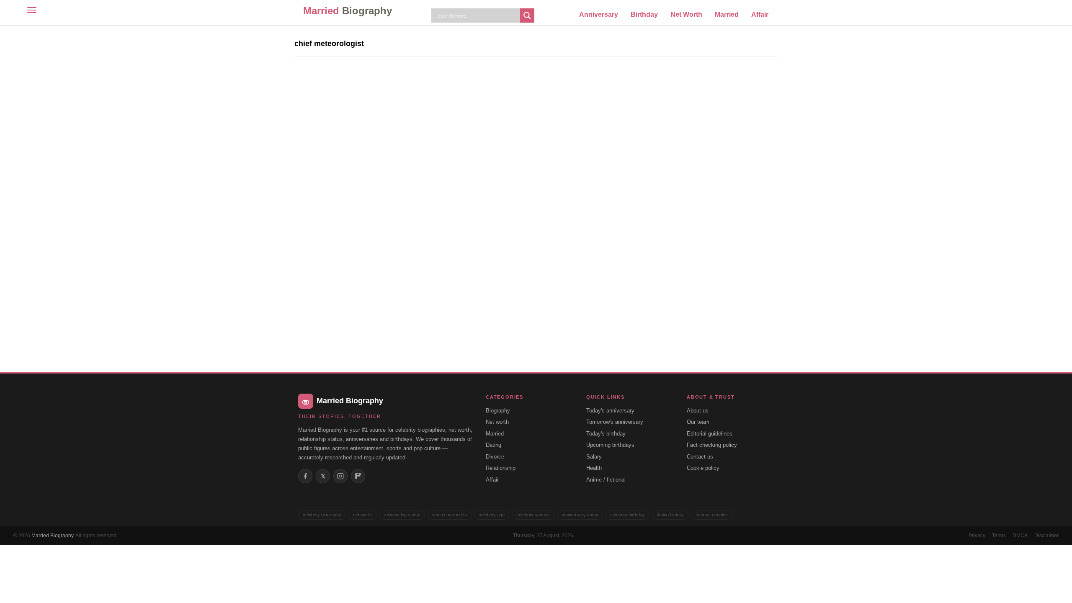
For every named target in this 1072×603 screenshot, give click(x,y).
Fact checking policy (712, 445)
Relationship (500, 468)
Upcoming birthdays (610, 445)
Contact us (700, 457)
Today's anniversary (610, 410)
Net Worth (686, 14)
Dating (493, 445)
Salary (594, 457)
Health (594, 468)
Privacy (977, 536)
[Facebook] (305, 476)
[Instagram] (340, 476)
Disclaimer (1046, 536)
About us (698, 410)
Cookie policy (703, 468)
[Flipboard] (358, 476)
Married (347, 10)
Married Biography (52, 536)
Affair (759, 14)
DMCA (1020, 536)
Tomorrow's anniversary (614, 422)
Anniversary (598, 14)
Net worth (497, 422)
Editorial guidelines (709, 433)
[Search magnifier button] (527, 15)
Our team (698, 422)
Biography (498, 410)
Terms (999, 536)
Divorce (495, 457)
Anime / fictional (606, 480)
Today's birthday (606, 433)
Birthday (644, 14)
